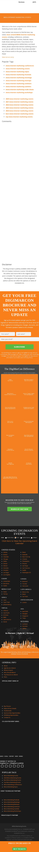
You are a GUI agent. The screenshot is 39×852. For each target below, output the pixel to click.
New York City (26, 557)
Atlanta (5, 552)
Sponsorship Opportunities (12, 713)
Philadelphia (25, 561)
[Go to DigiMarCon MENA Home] (8, 7)
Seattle (24, 570)
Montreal (24, 581)
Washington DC (26, 572)
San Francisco (26, 568)
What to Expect (8, 670)
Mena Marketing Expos (11, 787)
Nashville (24, 554)
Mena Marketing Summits (11, 809)
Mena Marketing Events (11, 775)
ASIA (22, 609)
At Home (5, 615)
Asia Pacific (6, 613)
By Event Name (10, 537)
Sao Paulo (25, 596)
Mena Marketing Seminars (12, 806)
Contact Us (7, 717)
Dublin (5, 586)
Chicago (5, 559)
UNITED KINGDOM (26, 600)
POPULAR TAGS (9, 772)
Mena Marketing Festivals (11, 800)
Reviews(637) (27, 2)
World (5, 622)
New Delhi (25, 611)
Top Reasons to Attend (11, 675)
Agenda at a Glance (10, 668)
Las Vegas (6, 572)
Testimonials (8, 711)
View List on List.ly (8, 57)
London (24, 602)
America (5, 610)
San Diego (25, 566)
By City (18, 537)
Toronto (24, 584)
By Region (35, 537)
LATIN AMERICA (25, 589)
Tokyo (24, 618)
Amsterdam (6, 581)
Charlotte (6, 557)
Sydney (24, 628)
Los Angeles (6, 575)
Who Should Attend (10, 672)
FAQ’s (5, 677)
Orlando (24, 559)
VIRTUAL (5, 608)
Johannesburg (7, 604)
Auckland (25, 624)
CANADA (23, 579)
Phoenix (24, 563)
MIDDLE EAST (6, 589)
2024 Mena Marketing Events (12, 778)
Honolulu (5, 568)
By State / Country (26, 537)
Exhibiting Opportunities (11, 715)
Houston (5, 570)
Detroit (5, 566)
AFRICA (4, 597)
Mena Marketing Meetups (11, 804)
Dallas (5, 561)
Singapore (25, 616)
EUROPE (4, 578)
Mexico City (25, 592)
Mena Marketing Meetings (12, 802)
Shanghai (24, 614)
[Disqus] (19, 151)
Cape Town (6, 602)
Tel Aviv (5, 594)
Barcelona (6, 583)
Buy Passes (7, 706)
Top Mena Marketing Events (12, 782)
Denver (5, 563)
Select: (2, 537)
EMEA (4, 617)
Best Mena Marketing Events (12, 780)
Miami (24, 552)
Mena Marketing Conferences (13, 784)
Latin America (7, 619)
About (5, 666)
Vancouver (25, 586)
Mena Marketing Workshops (12, 811)
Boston (5, 554)
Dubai (5, 592)
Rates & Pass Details (10, 708)
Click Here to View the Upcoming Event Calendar (19, 542)
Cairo (4, 600)
